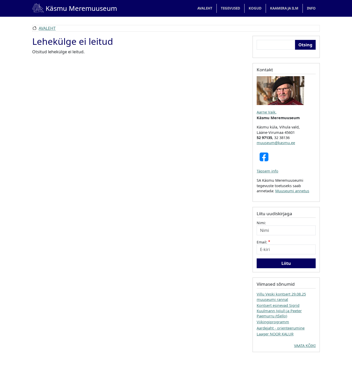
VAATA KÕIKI (305, 345)
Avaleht (204, 8)
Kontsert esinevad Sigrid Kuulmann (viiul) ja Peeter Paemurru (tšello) (279, 310)
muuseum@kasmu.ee (276, 142)
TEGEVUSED (230, 8)
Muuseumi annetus (292, 190)
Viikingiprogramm (273, 321)
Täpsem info (267, 170)
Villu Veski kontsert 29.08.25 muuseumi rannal (281, 296)
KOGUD (255, 8)
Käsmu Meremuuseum (74, 8)
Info (311, 8)
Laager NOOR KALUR (275, 333)
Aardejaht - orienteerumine (281, 327)
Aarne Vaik (266, 112)
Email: (262, 242)
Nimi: (261, 222)
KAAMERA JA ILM (284, 8)
